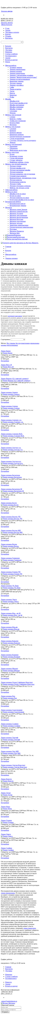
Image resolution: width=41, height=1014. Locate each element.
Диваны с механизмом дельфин (21, 75)
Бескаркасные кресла (17, 203)
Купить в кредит (11, 60)
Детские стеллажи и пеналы (20, 186)
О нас (7, 28)
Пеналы (13, 113)
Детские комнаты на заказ (19, 198)
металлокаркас (12, 345)
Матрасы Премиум (17, 231)
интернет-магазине (15, 316)
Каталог (8, 46)
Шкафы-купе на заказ (18, 194)
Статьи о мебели (11, 54)
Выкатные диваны (17, 81)
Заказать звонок (7, 23)
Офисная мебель (11, 190)
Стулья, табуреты (16, 160)
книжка (4, 345)
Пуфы (12, 97)
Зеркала (12, 142)
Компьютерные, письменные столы (23, 178)
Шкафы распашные (17, 105)
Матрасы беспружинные (19, 217)
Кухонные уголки (16, 156)
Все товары (11, 343)
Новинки (8, 52)
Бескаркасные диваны (18, 205)
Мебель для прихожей (13, 144)
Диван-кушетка (15, 89)
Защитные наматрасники (19, 225)
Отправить (5, 1012)
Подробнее (5, 361)
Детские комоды (16, 180)
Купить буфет (15, 123)
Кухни (12, 154)
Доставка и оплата (12, 32)
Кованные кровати (17, 134)
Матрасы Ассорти (16, 213)
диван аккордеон (29, 928)
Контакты (9, 38)
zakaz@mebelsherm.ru (9, 1001)
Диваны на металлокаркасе (20, 79)
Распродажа (20, 237)
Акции (7, 30)
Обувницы (14, 148)
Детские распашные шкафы (20, 170)
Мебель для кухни (12, 152)
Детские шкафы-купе (17, 168)
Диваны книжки (16, 71)
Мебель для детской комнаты (16, 164)
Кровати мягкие (16, 132)
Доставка (8, 50)
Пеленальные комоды (18, 182)
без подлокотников (23, 343)
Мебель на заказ (11, 192)
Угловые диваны (16, 67)
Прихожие (13, 146)
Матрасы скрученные (18, 221)
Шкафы (8, 99)
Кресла (12, 93)
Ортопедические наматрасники (21, 227)
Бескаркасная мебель (13, 202)
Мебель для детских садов (19, 188)
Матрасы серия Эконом (18, 209)
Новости (8, 982)
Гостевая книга (11, 56)
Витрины (13, 125)
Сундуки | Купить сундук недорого (23, 140)
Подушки (13, 229)
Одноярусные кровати (18, 176)
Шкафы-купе (14, 101)
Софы (12, 87)
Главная (8, 246)
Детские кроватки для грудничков (22, 174)
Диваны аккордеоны (17, 73)
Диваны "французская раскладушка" (23, 77)
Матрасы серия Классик (19, 211)
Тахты (12, 91)
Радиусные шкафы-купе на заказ (22, 200)
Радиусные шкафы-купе (19, 103)
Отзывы (8, 36)
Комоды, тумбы (15, 119)
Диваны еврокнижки (17, 69)
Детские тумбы (15, 184)
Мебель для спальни (12, 127)
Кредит (8, 34)
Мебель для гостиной (13, 115)
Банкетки (13, 95)
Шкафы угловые (16, 109)
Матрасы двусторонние (18, 215)
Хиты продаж (22, 239)
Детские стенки (15, 166)
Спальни (13, 129)
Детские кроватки (16, 172)
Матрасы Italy (15, 233)
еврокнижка (34, 343)
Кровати (13, 131)
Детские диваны (16, 83)
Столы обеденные (16, 158)
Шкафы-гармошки (16, 107)
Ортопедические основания (20, 136)
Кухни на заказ (15, 196)
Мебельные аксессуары (18, 150)
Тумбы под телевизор (18, 121)
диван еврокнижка (8, 893)
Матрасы (8, 207)
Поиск (7, 62)
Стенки (12, 117)
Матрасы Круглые (16, 219)
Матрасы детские (16, 223)
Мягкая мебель (10, 65)
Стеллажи (13, 111)
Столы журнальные (17, 138)
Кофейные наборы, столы (19, 162)
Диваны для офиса (17, 85)
